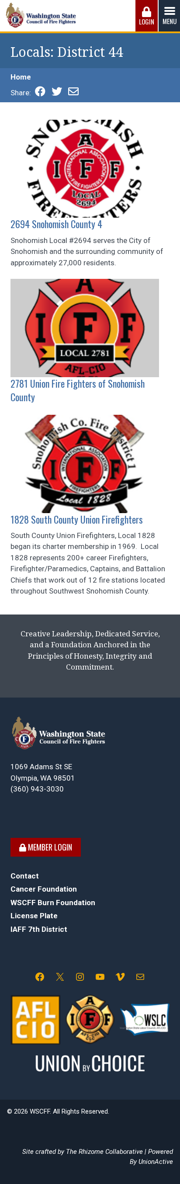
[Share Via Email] (73, 92)
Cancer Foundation (43, 889)
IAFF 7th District (38, 929)
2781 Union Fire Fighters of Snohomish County (77, 390)
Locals (30, 52)
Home (20, 77)
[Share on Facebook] (40, 92)
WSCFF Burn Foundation (52, 902)
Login (146, 21)
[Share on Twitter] (56, 92)
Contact (24, 876)
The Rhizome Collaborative (104, 1152)
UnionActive (155, 1162)
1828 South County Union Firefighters (76, 519)
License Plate (34, 915)
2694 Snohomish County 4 (56, 224)
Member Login (49, 847)
